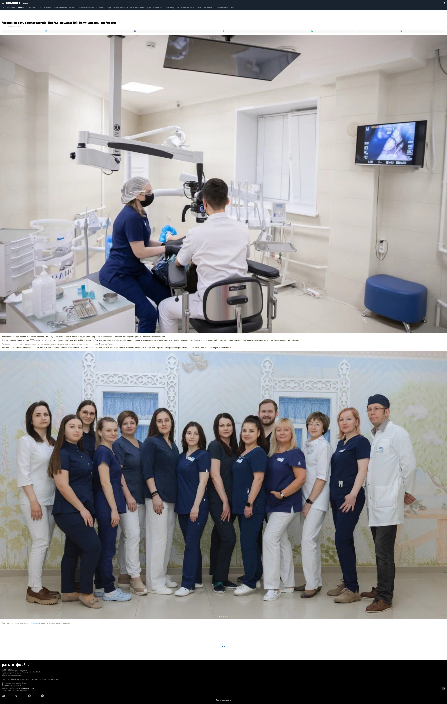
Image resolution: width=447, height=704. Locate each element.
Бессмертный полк (221, 8)
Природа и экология (120, 8)
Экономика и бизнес (86, 8)
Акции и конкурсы (187, 8)
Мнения (233, 8)
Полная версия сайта (223, 700)
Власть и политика (60, 8)
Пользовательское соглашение (13, 685)
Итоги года (11, 8)
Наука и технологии (137, 8)
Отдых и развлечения (154, 8)
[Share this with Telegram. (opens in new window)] (46, 31)
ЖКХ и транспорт (45, 8)
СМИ (177, 8)
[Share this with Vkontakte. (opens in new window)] (135, 31)
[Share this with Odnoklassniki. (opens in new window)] (223, 31)
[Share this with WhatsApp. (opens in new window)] (312, 31)
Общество (20, 8)
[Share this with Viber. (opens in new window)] (401, 31)
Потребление (208, 8)
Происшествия (32, 8)
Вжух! (199, 8)
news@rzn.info (28, 688)
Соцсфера (72, 8)
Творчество (100, 8)
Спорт (109, 8)
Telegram (35, 623)
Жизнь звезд (169, 8)
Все (3, 8)
